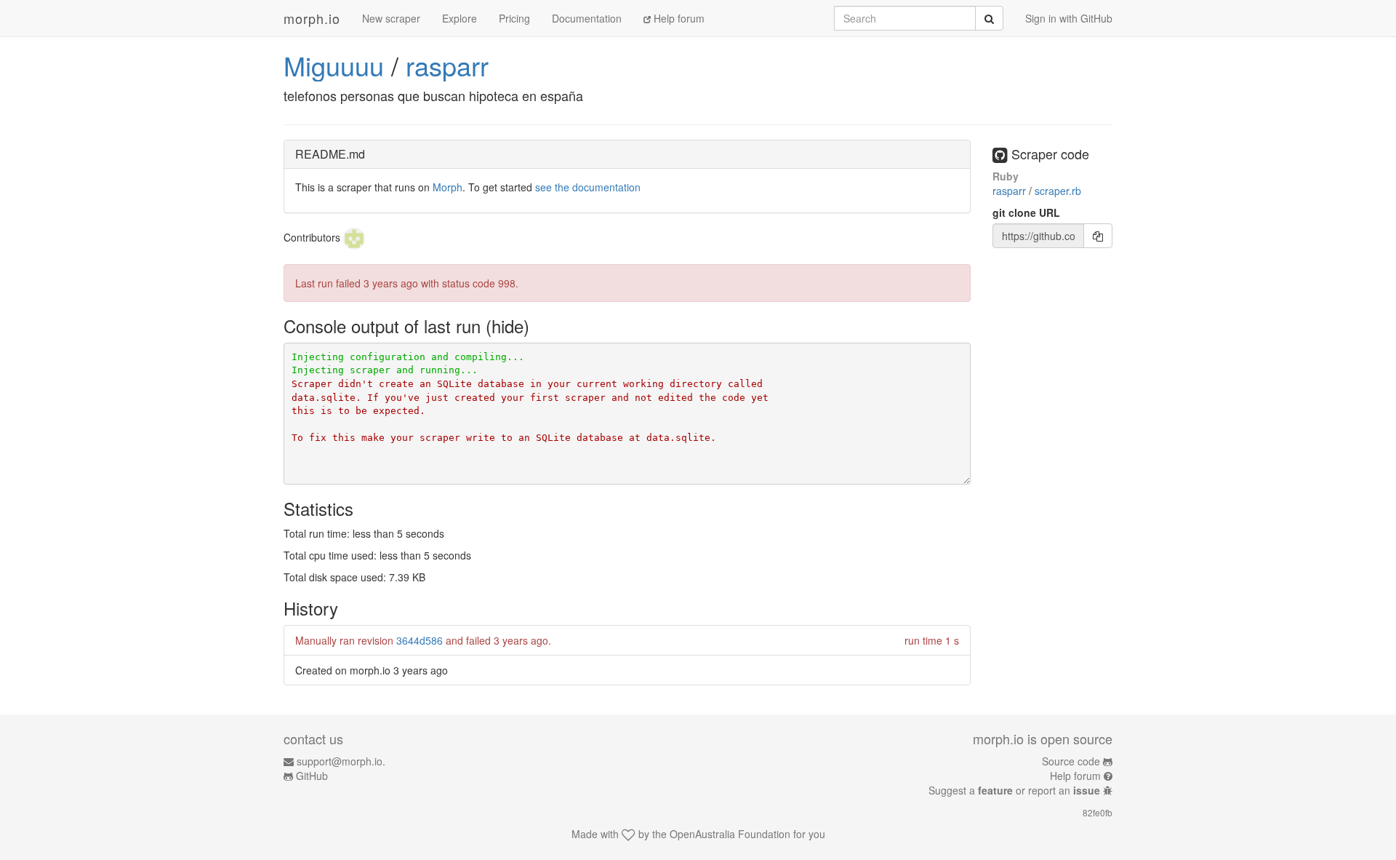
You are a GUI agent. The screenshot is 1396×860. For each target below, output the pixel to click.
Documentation (587, 18)
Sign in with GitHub (1068, 18)
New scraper (391, 18)
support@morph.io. (341, 761)
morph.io (312, 18)
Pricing (514, 18)
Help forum (678, 18)
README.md (330, 154)
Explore (459, 18)
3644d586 (419, 640)
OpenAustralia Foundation (730, 834)
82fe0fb (1097, 812)
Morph (447, 187)
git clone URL (1026, 212)
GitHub (312, 775)
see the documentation (588, 187)
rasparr (447, 65)
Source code (1071, 761)
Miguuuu (334, 65)
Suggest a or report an (1014, 790)
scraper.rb (1058, 190)
